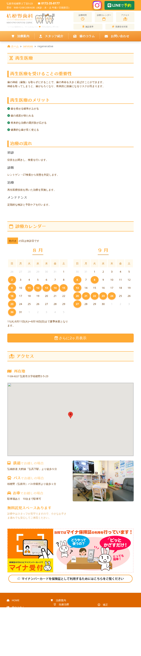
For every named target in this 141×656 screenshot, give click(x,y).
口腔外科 (107, 621)
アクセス (125, 15)
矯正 (105, 604)
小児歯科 (107, 617)
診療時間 (83, 15)
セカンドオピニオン (114, 629)
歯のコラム (87, 36)
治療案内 (23, 36)
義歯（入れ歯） (67, 617)
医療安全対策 (121, 26)
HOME (15, 600)
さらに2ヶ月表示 (72, 337)
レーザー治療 (66, 625)
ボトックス (109, 625)
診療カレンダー (104, 15)
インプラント (66, 621)
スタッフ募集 (19, 615)
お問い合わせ (119, 36)
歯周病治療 (65, 608)
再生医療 (107, 608)
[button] (70, 416)
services (28, 46)
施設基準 (89, 26)
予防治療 (63, 612)
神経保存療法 (110, 613)
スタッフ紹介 (54, 36)
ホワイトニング (67, 629)
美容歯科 (63, 633)
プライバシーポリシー (24, 641)
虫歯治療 (63, 604)
